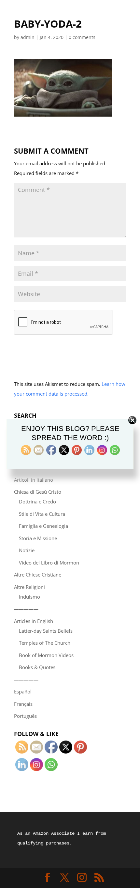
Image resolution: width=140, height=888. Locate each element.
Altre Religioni (29, 587)
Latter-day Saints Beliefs (46, 631)
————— (26, 608)
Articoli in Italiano (33, 479)
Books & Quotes (37, 667)
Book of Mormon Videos (46, 655)
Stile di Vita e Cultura (42, 514)
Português (25, 716)
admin (28, 37)
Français (23, 704)
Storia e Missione (38, 538)
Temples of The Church (44, 643)
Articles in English (33, 621)
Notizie (27, 550)
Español (23, 691)
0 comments (82, 37)
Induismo (29, 596)
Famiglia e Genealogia (43, 526)
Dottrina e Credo (37, 501)
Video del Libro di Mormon (49, 562)
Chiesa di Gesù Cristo (37, 491)
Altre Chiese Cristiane (37, 574)
